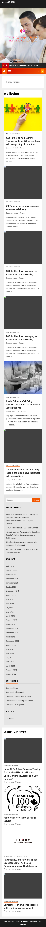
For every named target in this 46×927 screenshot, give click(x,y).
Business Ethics (12, 688)
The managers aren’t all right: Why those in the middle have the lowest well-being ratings (23, 472)
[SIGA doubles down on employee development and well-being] (23, 247)
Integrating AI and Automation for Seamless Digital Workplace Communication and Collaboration (23, 535)
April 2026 (10, 566)
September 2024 (12, 641)
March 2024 (10, 666)
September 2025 (12, 591)
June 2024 (10, 653)
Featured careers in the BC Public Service (22, 528)
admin (23, 148)
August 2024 (11, 645)
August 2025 (11, 595)
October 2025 (11, 587)
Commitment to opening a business (19, 701)
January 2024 (11, 674)
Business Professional (15, 692)
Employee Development (13, 133)
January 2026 (11, 574)
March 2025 (10, 616)
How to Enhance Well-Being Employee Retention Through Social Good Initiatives (23, 404)
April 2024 (10, 662)
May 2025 (9, 608)
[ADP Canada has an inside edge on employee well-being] (23, 182)
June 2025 (10, 604)
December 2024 (12, 629)
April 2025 (10, 612)
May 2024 (9, 658)
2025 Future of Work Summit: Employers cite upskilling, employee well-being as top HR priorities (23, 141)
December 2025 (12, 579)
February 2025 (11, 620)
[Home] (4, 71)
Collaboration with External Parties (19, 696)
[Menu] (9, 71)
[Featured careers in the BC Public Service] (23, 798)
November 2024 (12, 633)
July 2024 (9, 649)
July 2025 (9, 599)
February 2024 (11, 670)
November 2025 (12, 583)
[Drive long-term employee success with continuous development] (23, 886)
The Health (10, 719)
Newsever (34, 921)
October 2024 (11, 637)
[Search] (38, 71)
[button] (9, 71)
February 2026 (11, 570)
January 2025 (11, 624)
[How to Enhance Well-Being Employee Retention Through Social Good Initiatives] (23, 377)
